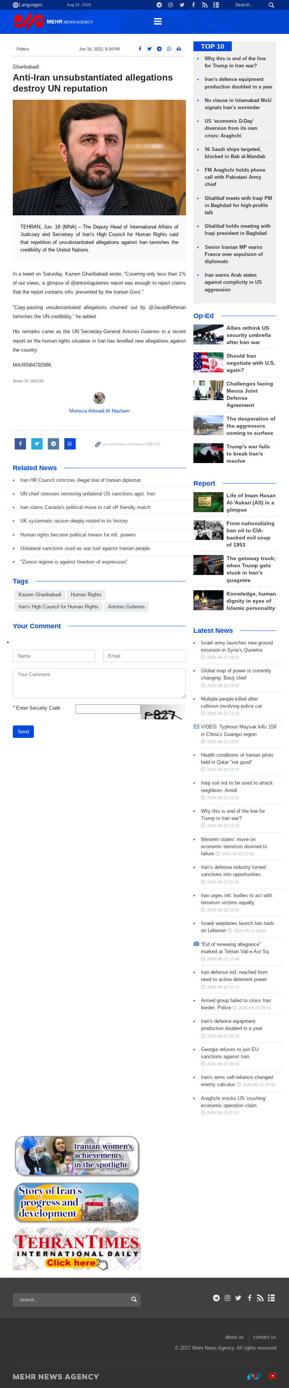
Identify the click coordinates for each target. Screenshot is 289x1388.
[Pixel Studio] (269, 1376)
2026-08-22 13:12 (223, 713)
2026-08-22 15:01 (223, 657)
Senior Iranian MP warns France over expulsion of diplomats (234, 254)
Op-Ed (203, 316)
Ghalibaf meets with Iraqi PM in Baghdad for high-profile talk (238, 205)
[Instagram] (227, 1298)
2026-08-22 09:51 (255, 1008)
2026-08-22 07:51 (223, 1113)
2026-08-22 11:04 (223, 910)
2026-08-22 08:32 (259, 1084)
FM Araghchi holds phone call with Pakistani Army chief (235, 177)
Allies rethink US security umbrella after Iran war (249, 335)
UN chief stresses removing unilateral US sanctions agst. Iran (87, 494)
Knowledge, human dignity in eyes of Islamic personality (251, 601)
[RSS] (260, 1298)
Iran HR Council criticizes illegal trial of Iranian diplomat (80, 480)
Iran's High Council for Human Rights (58, 606)
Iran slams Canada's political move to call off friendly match (85, 507)
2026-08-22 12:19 (223, 825)
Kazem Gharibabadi (39, 594)
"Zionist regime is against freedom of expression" (74, 562)
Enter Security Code (36, 708)
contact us (264, 1337)
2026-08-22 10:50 (250, 930)
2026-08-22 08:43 (223, 1064)
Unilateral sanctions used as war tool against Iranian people (85, 548)
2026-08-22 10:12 (223, 987)
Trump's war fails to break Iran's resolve (248, 454)
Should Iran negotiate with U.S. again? (251, 363)
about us (234, 1337)
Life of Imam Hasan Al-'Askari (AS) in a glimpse (251, 503)
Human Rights (86, 594)
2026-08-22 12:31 (223, 797)
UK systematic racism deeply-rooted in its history (74, 521)
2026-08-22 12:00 (238, 854)
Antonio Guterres (126, 606)
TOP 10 (212, 46)
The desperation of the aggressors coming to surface (251, 426)
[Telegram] (216, 1298)
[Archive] (271, 1298)
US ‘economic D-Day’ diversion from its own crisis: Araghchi (231, 128)
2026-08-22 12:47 (223, 769)
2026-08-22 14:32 (223, 685)
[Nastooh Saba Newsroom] (250, 1376)
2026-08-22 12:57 (223, 741)
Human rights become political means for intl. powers (78, 535)
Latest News (213, 630)
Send (23, 731)
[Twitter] (238, 1298)
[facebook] (249, 1298)
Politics (23, 49)
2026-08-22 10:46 (223, 959)
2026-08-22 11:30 (223, 882)
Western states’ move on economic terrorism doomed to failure (234, 846)
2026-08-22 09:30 (223, 1036)
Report (204, 483)
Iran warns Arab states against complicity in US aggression (233, 282)
